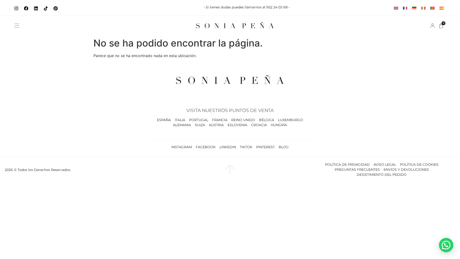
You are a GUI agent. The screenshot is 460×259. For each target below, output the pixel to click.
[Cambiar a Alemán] (414, 8)
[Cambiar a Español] (441, 8)
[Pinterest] (55, 8)
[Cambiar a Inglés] (396, 8)
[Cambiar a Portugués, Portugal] (432, 8)
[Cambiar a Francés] (405, 8)
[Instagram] (16, 8)
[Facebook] (26, 8)
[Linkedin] (36, 8)
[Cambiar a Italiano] (423, 8)
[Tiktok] (45, 8)
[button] (17, 25)
